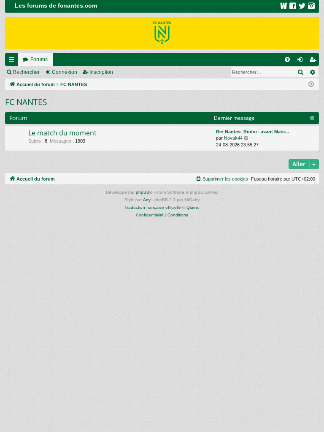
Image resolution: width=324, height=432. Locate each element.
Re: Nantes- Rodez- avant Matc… (252, 131)
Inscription (101, 72)
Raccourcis (13, 61)
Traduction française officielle (152, 207)
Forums (39, 59)
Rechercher (26, 72)
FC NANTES (26, 102)
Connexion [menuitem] (301, 61)
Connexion (64, 72)
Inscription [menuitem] (314, 61)
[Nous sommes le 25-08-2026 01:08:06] (311, 84)
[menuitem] (287, 59)
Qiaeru (193, 207)
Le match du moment (62, 133)
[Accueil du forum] (162, 33)
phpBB (142, 192)
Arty (147, 199)
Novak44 (233, 137)
